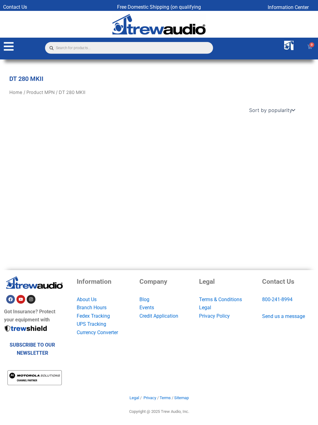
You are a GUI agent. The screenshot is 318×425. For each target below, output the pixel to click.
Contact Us (15, 7)
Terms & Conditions (220, 299)
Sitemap (181, 397)
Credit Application (158, 316)
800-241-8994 (277, 299)
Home (15, 92)
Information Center (288, 7)
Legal (205, 308)
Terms (165, 397)
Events (146, 308)
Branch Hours (92, 308)
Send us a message (283, 316)
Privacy (149, 397)
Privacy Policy (214, 316)
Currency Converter (97, 332)
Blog (144, 299)
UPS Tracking (91, 324)
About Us (87, 299)
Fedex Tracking (93, 316)
